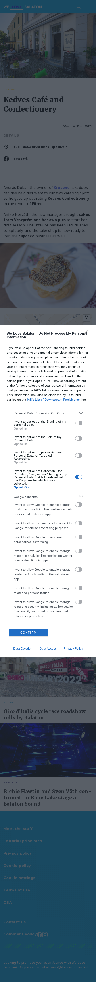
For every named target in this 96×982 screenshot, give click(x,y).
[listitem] (48, 413)
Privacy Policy (73, 648)
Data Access (48, 648)
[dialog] (48, 491)
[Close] (87, 334)
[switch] (78, 423)
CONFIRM (28, 632)
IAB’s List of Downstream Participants (53, 399)
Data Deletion (22, 648)
